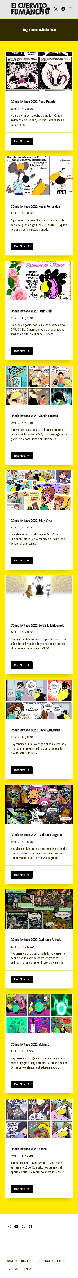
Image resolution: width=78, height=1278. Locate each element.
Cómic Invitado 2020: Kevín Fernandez (35, 206)
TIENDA (26, 1269)
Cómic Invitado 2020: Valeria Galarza (34, 415)
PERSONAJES (45, 1261)
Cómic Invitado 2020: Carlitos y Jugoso (36, 834)
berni (13, 109)
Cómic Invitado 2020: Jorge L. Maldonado (37, 625)
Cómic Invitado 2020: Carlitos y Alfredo (36, 939)
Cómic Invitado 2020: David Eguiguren (35, 730)
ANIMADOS (27, 1261)
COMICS (12, 1261)
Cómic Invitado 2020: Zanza (29, 1149)
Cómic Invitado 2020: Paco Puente (33, 101)
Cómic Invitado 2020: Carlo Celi (31, 311)
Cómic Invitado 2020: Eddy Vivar (31, 520)
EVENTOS (13, 1269)
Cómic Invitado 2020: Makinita (30, 1044)
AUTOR (61, 1261)
